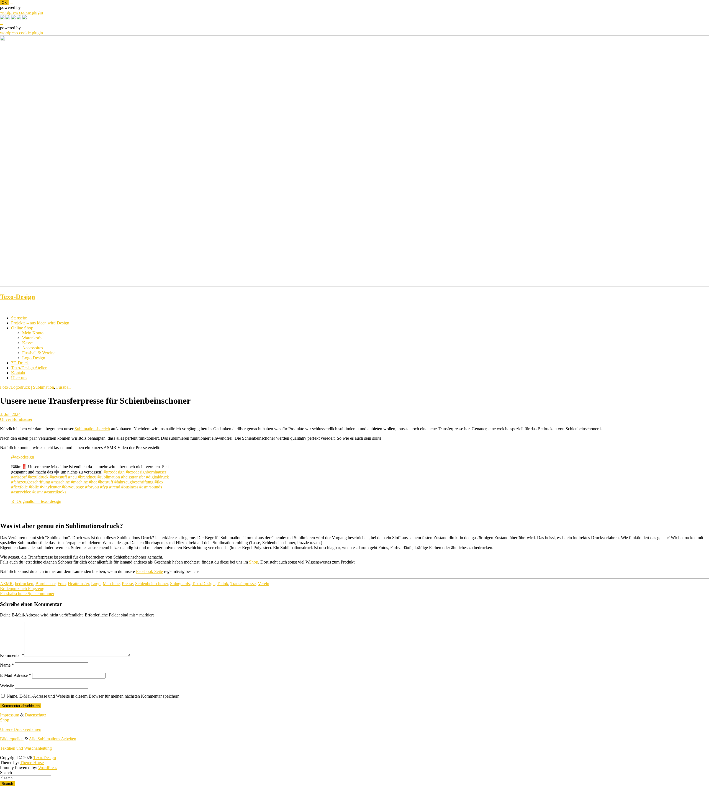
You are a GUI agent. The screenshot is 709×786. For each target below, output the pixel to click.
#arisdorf (19, 477)
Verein (263, 583)
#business (129, 487)
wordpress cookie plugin (21, 12)
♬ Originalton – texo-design (36, 501)
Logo (96, 583)
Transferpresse (243, 583)
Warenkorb (32, 338)
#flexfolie (19, 487)
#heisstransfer (133, 477)
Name (7, 665)
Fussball (63, 387)
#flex (159, 482)
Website (7, 685)
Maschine (111, 583)
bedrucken (24, 583)
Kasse (27, 342)
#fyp (104, 487)
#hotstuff (105, 482)
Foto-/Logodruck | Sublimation (27, 387)
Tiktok (222, 583)
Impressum (9, 715)
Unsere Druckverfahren (20, 729)
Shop (253, 562)
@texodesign (22, 457)
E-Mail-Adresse (15, 675)
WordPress (47, 767)
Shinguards (180, 583)
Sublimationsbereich (92, 428)
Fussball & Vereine (38, 352)
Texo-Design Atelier (29, 367)
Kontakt (18, 372)
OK (4, 3)
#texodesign (114, 472)
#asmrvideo (21, 492)
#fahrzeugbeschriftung (30, 482)
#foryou (92, 487)
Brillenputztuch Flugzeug (22, 588)
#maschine (60, 482)
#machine (79, 482)
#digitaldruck (157, 477)
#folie (34, 487)
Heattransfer (78, 583)
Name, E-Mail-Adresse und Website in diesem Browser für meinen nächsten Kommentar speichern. (94, 696)
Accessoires (32, 347)
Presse (127, 583)
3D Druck (20, 362)
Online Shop (22, 328)
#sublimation (108, 477)
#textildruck (38, 477)
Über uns (19, 377)
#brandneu (87, 477)
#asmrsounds (150, 487)
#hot (93, 482)
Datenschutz (35, 715)
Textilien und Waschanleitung (26, 748)
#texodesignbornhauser (146, 472)
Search (6, 772)
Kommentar (12, 655)
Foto (62, 583)
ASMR (6, 583)
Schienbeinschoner (151, 583)
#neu (72, 477)
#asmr (37, 492)
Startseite (19, 318)
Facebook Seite (149, 571)
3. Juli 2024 (10, 414)
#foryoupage (73, 487)
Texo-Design (17, 296)
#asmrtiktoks (55, 492)
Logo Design (33, 357)
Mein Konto (32, 333)
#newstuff (58, 477)
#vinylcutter (50, 487)
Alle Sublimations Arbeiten (52, 738)
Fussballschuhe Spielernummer (27, 593)
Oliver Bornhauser (16, 419)
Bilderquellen (12, 738)
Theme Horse (32, 762)
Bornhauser (45, 583)
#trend (114, 487)
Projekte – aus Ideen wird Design (40, 323)
